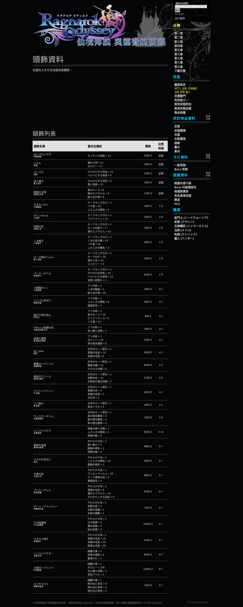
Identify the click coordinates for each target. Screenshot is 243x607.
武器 (177, 126)
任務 (177, 25)
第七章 (178, 58)
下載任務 (180, 70)
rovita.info (88, 602)
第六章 (178, 54)
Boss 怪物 (181, 169)
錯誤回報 (208, 117)
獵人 (188, 92)
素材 (177, 151)
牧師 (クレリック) (185, 234)
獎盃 (177, 199)
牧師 (182, 92)
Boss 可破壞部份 (185, 187)
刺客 (184, 88)
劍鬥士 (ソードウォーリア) (191, 217)
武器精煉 (180, 130)
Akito (206, 602)
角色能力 (180, 100)
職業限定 (180, 84)
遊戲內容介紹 (182, 183)
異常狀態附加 (182, 104)
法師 (176, 92)
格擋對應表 (181, 191)
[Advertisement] (100, 101)
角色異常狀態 (182, 195)
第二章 (178, 37)
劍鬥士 (177, 88)
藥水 (177, 147)
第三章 (178, 41)
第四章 (178, 45)
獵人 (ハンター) (184, 238)
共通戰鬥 (180, 96)
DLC (177, 203)
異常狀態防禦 (182, 108)
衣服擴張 (180, 138)
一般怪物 (180, 165)
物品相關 (180, 112)
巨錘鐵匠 (192, 88)
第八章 (178, 62)
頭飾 (177, 143)
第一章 (178, 33)
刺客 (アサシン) (184, 221)
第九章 (178, 66)
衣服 (177, 134)
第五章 (178, 50)
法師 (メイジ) (182, 230)
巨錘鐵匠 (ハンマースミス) (191, 226)
